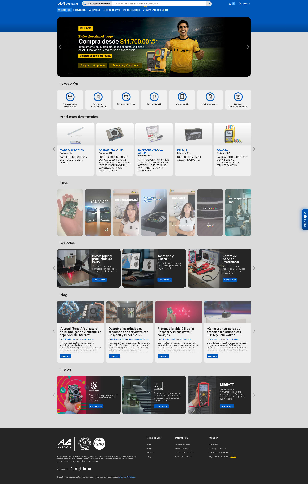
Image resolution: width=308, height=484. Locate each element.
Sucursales (94, 9)
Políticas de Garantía (184, 452)
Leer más (65, 356)
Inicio (149, 444)
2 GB (83, 65)
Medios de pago (131, 9)
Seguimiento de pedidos (155, 9)
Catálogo (65, 9)
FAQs (149, 448)
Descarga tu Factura (217, 448)
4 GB (94, 65)
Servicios (150, 452)
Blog (149, 456)
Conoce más (99, 279)
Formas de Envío (182, 444)
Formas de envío (111, 9)
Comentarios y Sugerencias (221, 452)
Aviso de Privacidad (183, 456)
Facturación (79, 9)
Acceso (246, 3)
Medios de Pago (182, 448)
